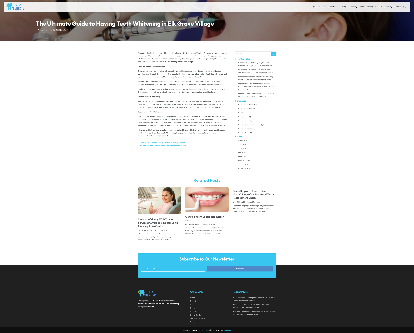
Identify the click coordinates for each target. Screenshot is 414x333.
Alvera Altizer (43, 30)
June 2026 (242, 148)
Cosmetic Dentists (245, 109)
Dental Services (366, 6)
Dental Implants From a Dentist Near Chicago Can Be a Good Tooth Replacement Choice (253, 194)
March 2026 (243, 156)
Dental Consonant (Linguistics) (250, 125)
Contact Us (399, 6)
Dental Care (333, 6)
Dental (344, 6)
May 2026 (242, 152)
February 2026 (244, 160)
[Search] (273, 53)
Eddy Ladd (241, 202)
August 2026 (243, 140)
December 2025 (244, 168)
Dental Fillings (243, 133)
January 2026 (243, 164)
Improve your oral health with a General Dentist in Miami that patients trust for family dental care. (256, 86)
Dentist (322, 6)
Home (314, 6)
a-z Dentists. (204, 330)
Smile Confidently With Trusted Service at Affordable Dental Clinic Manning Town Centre (158, 223)
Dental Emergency (245, 129)
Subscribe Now (240, 269)
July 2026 (242, 144)
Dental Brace (243, 117)
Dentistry (353, 6)
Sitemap (227, 330)
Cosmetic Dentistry (383, 6)
